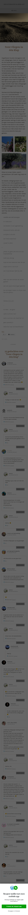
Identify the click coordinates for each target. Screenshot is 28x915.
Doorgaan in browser (14, 911)
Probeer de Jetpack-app (14, 906)
